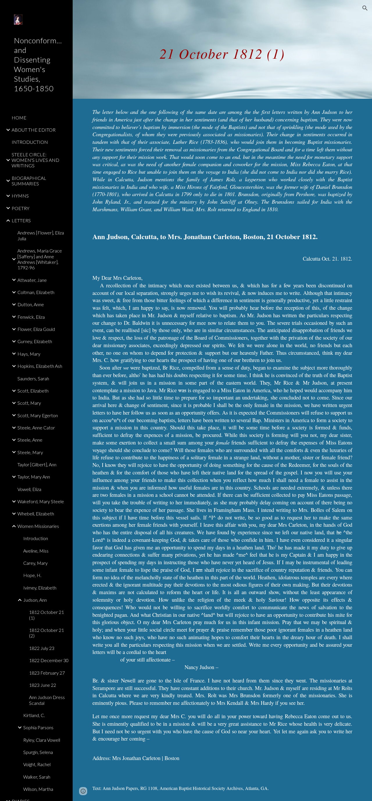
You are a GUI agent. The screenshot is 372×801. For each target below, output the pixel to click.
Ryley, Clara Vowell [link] (41, 740)
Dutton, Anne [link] (30, 304)
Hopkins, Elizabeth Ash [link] (39, 366)
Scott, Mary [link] (29, 403)
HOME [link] (19, 117)
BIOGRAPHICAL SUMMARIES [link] (29, 180)
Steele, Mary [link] (30, 452)
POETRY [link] (20, 208)
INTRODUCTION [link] (30, 142)
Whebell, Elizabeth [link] (35, 513)
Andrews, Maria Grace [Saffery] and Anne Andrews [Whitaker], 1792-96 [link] (39, 259)
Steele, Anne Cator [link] (36, 427)
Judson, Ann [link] (35, 600)
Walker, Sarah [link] (36, 777)
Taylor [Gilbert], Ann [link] (36, 464)
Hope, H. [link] (32, 575)
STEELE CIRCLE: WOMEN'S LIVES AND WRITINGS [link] (35, 160)
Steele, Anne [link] (29, 439)
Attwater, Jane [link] (32, 280)
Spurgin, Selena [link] (38, 752)
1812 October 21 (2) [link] (46, 632)
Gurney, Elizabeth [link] (34, 341)
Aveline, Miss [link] (36, 550)
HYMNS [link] (20, 195)
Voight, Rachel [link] (37, 764)
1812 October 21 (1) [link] (46, 614)
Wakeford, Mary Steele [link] (40, 501)
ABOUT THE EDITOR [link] (34, 129)
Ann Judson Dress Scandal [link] (47, 699)
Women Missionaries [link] (38, 526)
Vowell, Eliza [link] (29, 489)
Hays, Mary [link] (28, 353)
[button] (365, 8)
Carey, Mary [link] (35, 563)
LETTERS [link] (21, 220)
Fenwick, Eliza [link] (31, 317)
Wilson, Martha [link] (38, 789)
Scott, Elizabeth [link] (33, 390)
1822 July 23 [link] (41, 648)
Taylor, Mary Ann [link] (33, 476)
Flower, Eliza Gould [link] (36, 329)
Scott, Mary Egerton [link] (37, 415)
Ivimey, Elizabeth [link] (39, 587)
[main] (222, 49)
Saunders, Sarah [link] (33, 378)
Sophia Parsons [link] (38, 727)
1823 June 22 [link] (42, 685)
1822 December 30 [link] (49, 660)
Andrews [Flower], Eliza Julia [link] (40, 235)
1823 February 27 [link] (47, 672)
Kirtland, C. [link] (34, 715)
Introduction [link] (35, 538)
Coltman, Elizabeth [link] (35, 292)
